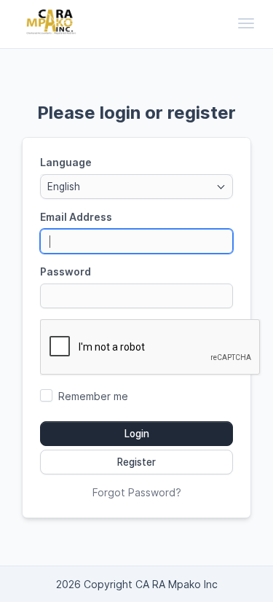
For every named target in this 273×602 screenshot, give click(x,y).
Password (65, 271)
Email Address (76, 217)
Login (136, 433)
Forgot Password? (136, 492)
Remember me (93, 396)
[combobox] (136, 186)
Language (66, 162)
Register (136, 462)
